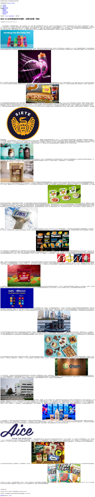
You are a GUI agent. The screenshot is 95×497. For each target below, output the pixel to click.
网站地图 (2, 495)
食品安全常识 (5, 11)
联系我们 (4, 13)
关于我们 (4, 10)
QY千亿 (10, 495)
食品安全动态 (5, 12)
